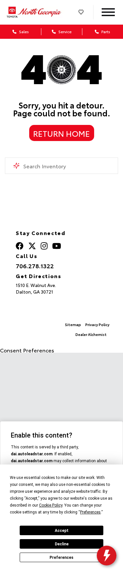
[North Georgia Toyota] (34, 12)
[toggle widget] (106, 555)
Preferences (61, 557)
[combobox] (61, 165)
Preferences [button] (90, 512)
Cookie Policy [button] (50, 505)
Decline (62, 544)
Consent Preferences (27, 350)
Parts (105, 31)
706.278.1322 (35, 266)
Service (64, 31)
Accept (62, 530)
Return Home (61, 133)
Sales (23, 31)
